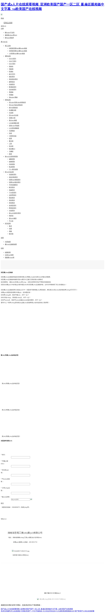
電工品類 (8, 46)
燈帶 (10, 138)
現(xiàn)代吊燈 (13, 115)
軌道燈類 (12, 167)
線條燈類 (12, 161)
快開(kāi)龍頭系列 (14, 182)
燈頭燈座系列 (13, 79)
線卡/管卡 (12, 74)
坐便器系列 (12, 205)
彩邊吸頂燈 (12, 110)
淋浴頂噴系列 (13, 177)
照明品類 (8, 100)
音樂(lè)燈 (12, 118)
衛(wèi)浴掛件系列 (15, 213)
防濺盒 (11, 71)
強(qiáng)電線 (13, 97)
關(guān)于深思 (9, 32)
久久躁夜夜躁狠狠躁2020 (65, 611)
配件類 (11, 234)
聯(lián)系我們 (9, 38)
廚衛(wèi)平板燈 (14, 125)
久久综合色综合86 (49, 611)
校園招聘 (8, 252)
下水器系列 (12, 192)
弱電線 (11, 95)
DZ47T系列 (12, 61)
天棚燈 (11, 151)
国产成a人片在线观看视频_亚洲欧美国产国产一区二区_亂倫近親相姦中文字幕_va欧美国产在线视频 (37, 609)
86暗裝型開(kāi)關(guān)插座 (18, 48)
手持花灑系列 (13, 185)
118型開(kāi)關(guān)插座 (17, 53)
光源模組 (12, 130)
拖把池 (11, 215)
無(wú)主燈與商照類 (11, 156)
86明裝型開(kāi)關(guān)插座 (18, 51)
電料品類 (8, 56)
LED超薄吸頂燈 (14, 123)
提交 (2, 503)
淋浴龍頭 (12, 203)
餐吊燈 (11, 141)
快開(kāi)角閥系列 (14, 179)
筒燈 (10, 133)
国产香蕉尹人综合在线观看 (84, 611)
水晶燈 (11, 112)
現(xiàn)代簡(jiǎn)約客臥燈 (17, 102)
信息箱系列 (12, 89)
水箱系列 (12, 210)
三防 (10, 143)
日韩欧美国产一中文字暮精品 (31, 611)
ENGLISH (8, 22)
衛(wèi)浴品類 (9, 172)
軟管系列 (12, 187)
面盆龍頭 (12, 197)
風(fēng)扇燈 (13, 120)
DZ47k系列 (12, 58)
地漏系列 (12, 190)
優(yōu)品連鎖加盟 (11, 244)
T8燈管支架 (12, 136)
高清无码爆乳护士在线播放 (11, 611)
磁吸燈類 (12, 159)
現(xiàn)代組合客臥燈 (16, 105)
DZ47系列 (12, 64)
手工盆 (11, 221)
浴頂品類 (8, 223)
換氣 (10, 231)
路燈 (10, 154)
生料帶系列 (12, 195)
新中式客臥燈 (13, 107)
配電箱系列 (12, 87)
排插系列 (12, 84)
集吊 (10, 226)
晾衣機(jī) (12, 149)
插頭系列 (12, 76)
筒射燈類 (12, 164)
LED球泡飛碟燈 (14, 128)
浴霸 (10, 228)
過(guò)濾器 (13, 218)
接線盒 (11, 66)
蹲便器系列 (12, 208)
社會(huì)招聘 (9, 255)
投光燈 (11, 146)
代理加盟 (8, 242)
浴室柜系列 (12, 174)
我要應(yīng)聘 (9, 257)
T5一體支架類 (13, 169)
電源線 (11, 92)
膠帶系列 (12, 82)
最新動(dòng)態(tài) (11, 35)
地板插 (11, 69)
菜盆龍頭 (12, 200)
